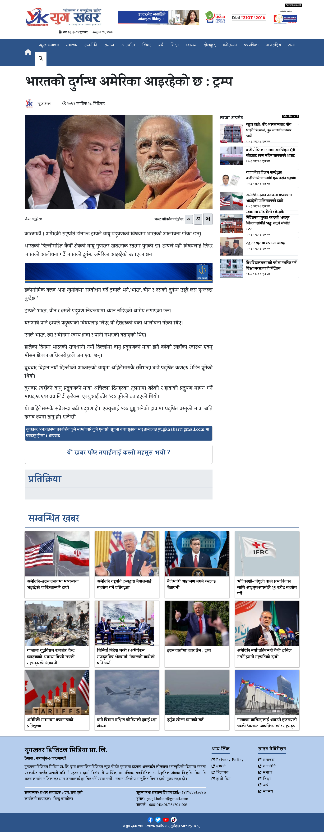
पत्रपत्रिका (251, 45)
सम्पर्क (221, 767)
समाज (109, 45)
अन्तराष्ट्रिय (273, 45)
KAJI (198, 827)
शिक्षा (175, 45)
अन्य (291, 45)
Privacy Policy (230, 760)
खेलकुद (210, 45)
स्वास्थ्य (191, 45)
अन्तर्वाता (128, 45)
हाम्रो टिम (223, 779)
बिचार (146, 45)
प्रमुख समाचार (49, 45)
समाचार (71, 45)
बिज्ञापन (222, 773)
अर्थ (160, 45)
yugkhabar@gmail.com (167, 799)
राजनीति (90, 45)
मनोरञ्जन (230, 45)
